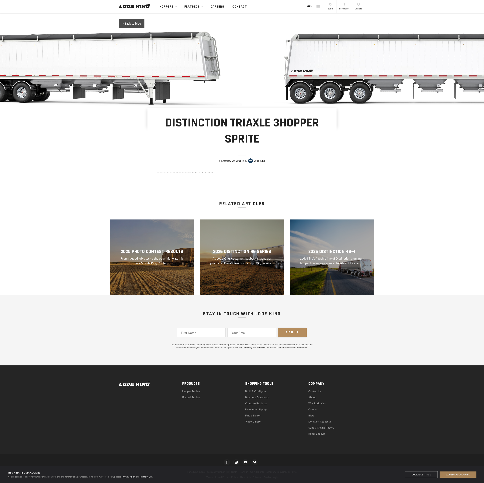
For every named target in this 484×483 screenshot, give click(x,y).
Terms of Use (146, 476)
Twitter (255, 462)
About (312, 397)
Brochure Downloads (257, 397)
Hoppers (167, 6)
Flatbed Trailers (191, 397)
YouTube (245, 462)
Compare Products (256, 403)
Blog (311, 415)
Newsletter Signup (256, 409)
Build (330, 8)
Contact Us (282, 347)
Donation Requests (319, 421)
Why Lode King (317, 403)
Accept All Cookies (458, 474)
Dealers (358, 8)
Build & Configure (255, 391)
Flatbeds (192, 6)
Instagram (236, 462)
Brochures (344, 8)
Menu (311, 7)
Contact (239, 6)
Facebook (227, 462)
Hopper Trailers (191, 391)
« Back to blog (132, 23)
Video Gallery (253, 421)
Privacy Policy (128, 476)
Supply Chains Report (321, 427)
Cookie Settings (421, 474)
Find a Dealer (253, 415)
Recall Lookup (316, 433)
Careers (217, 6)
